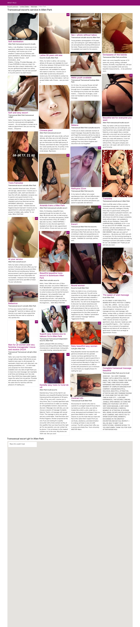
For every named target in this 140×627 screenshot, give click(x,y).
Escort (74, 224)
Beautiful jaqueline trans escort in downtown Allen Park (52, 275)
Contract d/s (77, 398)
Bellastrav (13, 303)
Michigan (34, 6)
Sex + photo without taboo (84, 35)
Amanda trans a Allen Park (52, 205)
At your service (15, 259)
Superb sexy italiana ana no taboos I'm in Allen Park (53, 335)
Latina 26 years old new (51, 55)
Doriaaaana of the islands (115, 55)
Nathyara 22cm (78, 188)
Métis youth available (81, 77)
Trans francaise (15, 183)
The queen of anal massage (116, 295)
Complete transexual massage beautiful (117, 369)
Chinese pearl (46, 130)
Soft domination (15, 41)
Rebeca (74, 125)
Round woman (78, 285)
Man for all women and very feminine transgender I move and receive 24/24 (21, 347)
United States (24, 6)
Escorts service (12, 6)
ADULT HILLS (11, 3)
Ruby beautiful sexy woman (84, 346)
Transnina (107, 198)
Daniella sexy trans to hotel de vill (54, 386)
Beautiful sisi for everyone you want (117, 119)
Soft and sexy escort (18, 112)
